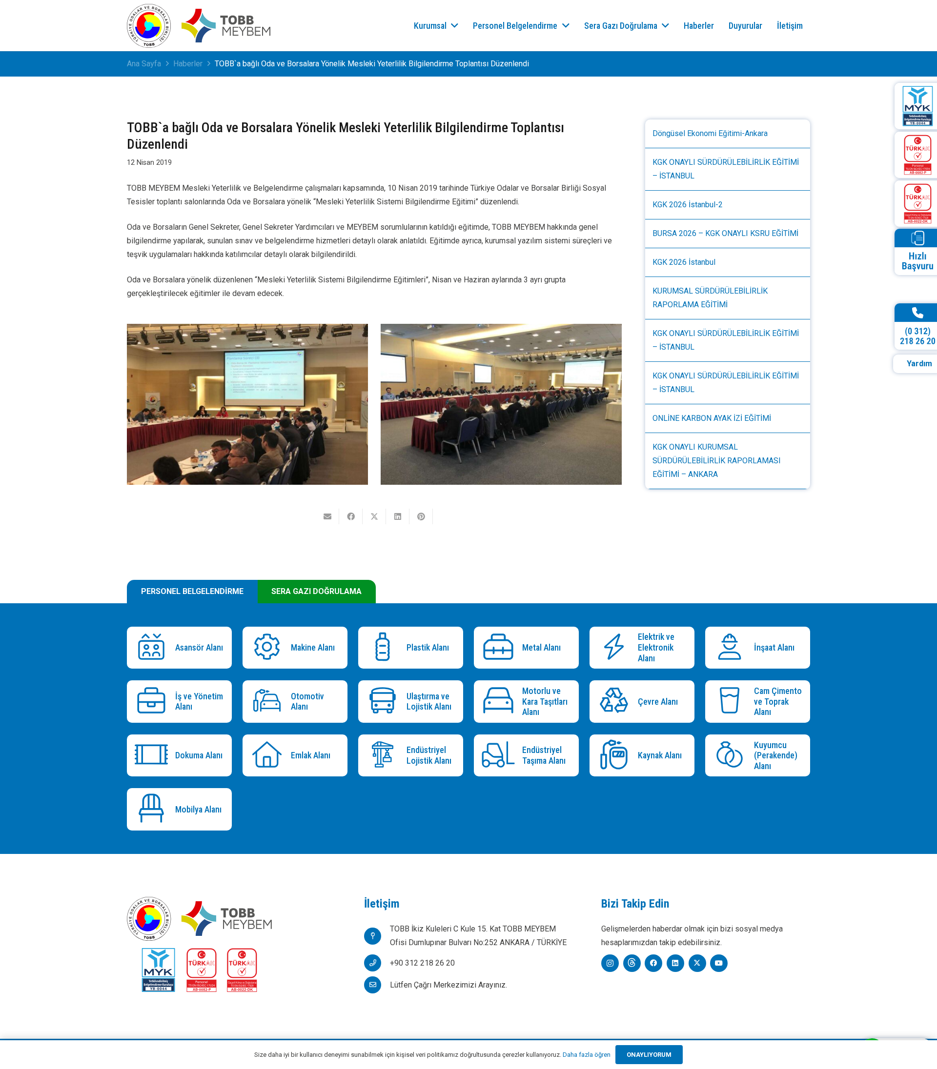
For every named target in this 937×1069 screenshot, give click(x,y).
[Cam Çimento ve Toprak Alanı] (732, 701)
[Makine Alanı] (269, 648)
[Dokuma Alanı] (153, 755)
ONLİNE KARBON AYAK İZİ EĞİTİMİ (711, 418)
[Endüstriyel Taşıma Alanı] (500, 755)
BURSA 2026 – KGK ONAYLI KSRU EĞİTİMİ (725, 233)
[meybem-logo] (226, 26)
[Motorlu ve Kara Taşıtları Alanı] (500, 701)
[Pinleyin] (421, 516)
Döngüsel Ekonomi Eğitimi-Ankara (710, 133)
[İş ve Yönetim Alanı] (153, 701)
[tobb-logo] (149, 26)
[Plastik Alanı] (385, 648)
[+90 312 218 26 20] (377, 962)
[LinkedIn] (675, 963)
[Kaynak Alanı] (616, 755)
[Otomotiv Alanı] (269, 701)
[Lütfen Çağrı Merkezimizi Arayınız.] (377, 984)
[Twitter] (697, 963)
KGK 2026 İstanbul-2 (687, 204)
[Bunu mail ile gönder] (327, 516)
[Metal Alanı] (500, 648)
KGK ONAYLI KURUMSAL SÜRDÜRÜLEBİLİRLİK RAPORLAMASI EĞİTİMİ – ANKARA (716, 460)
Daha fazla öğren (587, 1054)
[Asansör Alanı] (153, 648)
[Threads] (632, 963)
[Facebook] (653, 963)
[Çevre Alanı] (616, 701)
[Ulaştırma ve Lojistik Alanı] (385, 701)
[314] (247, 404)
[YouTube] (719, 963)
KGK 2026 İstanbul (683, 262)
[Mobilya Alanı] (153, 809)
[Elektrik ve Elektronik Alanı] (616, 648)
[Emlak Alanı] (269, 755)
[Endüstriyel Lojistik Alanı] (385, 755)
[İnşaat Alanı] (732, 648)
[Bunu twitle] (374, 516)
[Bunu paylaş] (351, 516)
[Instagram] (610, 963)
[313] (501, 404)
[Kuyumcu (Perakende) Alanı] (732, 755)
